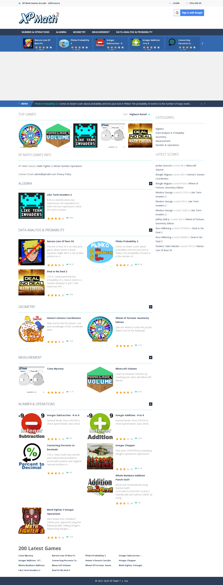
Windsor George (164, 192)
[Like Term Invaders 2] (31, 205)
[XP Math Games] (38, 17)
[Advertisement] (111, 76)
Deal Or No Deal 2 (61, 570)
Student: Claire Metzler (167, 246)
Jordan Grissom (164, 165)
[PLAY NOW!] (28, 43)
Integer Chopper (125, 445)
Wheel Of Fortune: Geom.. (98, 565)
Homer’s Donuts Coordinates (64, 318)
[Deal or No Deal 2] (31, 282)
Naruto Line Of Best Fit (60, 241)
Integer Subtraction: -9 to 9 (63, 415)
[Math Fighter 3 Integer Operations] (31, 520)
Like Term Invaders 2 (59, 194)
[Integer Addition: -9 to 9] (100, 426)
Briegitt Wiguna (164, 174)
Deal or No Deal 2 (57, 271)
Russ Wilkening (163, 228)
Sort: (125, 114)
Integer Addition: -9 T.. (30, 560)
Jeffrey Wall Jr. (163, 219)
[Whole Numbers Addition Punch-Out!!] (100, 486)
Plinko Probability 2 (46, 103)
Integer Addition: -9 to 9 (130, 415)
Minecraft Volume (126, 368)
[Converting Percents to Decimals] (31, 456)
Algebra (61, 32)
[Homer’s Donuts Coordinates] (31, 328)
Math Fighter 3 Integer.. (131, 565)
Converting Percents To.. (65, 560)
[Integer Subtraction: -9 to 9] (31, 426)
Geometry (79, 32)
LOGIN (176, 3)
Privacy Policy (64, 174)
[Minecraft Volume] (100, 379)
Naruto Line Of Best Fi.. (64, 555)
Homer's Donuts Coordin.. (98, 560)
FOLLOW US (195, 3)
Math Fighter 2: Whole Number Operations (59, 166)
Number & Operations (35, 32)
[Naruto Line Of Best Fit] (31, 252)
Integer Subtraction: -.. (131, 555)
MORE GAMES (150, 183)
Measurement (101, 32)
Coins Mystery (55, 368)
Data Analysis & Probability (134, 32)
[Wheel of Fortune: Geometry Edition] (100, 328)
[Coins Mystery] (31, 379)
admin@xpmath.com (45, 174)
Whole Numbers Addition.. (32, 565)
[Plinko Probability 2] (100, 252)
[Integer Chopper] (100, 456)
